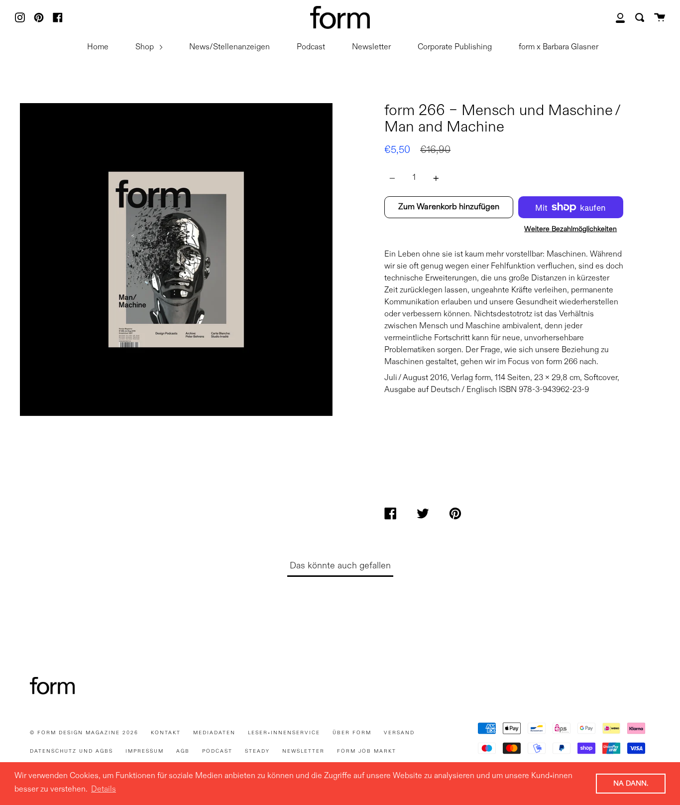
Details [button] (103, 790)
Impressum (144, 751)
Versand (399, 732)
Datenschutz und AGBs (71, 751)
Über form (352, 732)
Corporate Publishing (455, 47)
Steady (257, 751)
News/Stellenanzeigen (229, 47)
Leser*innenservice (284, 732)
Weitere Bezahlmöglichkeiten (570, 229)
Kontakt (166, 732)
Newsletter (371, 47)
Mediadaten (214, 732)
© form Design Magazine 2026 (84, 732)
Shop (145, 47)
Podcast (311, 47)
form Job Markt (366, 751)
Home (98, 47)
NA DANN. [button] (630, 783)
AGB (183, 751)
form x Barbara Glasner (558, 47)
